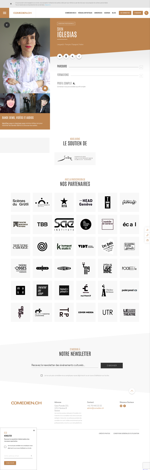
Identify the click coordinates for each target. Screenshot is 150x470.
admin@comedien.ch (95, 408)
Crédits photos (104, 433)
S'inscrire (137, 13)
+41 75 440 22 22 (94, 406)
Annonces (98, 13)
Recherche (146, 13)
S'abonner (112, 365)
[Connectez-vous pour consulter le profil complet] (72, 56)
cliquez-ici (47, 5)
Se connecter (125, 13)
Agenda (107, 13)
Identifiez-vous (7, 123)
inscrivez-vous (20, 123)
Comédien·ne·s (70, 13)
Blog (114, 13)
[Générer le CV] (66, 56)
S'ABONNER (10, 463)
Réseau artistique (85, 13)
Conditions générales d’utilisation (126, 433)
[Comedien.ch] (22, 13)
